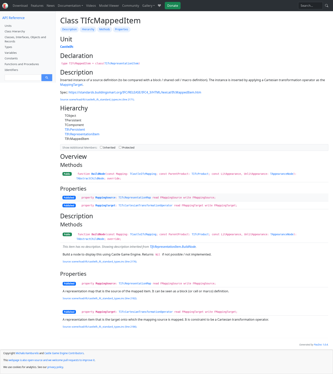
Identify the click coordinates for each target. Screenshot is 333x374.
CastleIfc (66, 47)
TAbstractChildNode (90, 178)
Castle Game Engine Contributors (64, 353)
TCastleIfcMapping (143, 173)
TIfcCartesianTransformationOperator (145, 205)
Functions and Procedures (22, 64)
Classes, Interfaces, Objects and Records (25, 39)
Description (69, 29)
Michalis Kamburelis (27, 353)
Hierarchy (88, 29)
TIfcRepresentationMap (135, 197)
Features (37, 5)
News (51, 5)
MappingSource (105, 197)
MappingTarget (71, 84)
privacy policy (55, 367)
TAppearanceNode (281, 173)
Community (130, 5)
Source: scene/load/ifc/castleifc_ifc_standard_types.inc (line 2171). (97, 99)
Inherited (109, 147)
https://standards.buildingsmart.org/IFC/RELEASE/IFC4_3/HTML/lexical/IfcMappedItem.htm (135, 92)
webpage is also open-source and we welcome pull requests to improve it (51, 360)
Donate (172, 5)
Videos (91, 5)
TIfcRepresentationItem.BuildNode (173, 247)
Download (20, 5)
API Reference (13, 17)
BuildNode (98, 173)
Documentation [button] (69, 5)
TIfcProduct (200, 173)
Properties (121, 29)
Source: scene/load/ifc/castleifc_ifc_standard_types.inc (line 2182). (100, 298)
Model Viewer (109, 5)
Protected (128, 147)
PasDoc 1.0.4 (321, 344)
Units (8, 26)
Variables (11, 53)
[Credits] (159, 5)
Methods (104, 29)
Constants (11, 58)
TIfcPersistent (75, 129)
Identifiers (11, 70)
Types (8, 47)
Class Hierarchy (15, 31)
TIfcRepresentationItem (121, 63)
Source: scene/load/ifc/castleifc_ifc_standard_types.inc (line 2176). (100, 261)
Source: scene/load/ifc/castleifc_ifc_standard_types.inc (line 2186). (100, 326)
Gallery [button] (147, 5)
